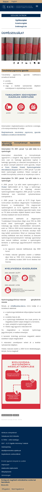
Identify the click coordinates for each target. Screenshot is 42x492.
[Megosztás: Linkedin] (26, 64)
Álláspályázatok (6, 472)
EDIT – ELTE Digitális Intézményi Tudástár (14, 443)
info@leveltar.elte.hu (18, 306)
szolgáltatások (7, 415)
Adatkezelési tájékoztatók (9, 468)
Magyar (6, 1)
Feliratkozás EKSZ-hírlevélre (10, 436)
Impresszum (5, 465)
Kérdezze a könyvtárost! (9, 433)
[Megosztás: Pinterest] (22, 64)
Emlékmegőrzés (21, 26)
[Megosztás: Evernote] (34, 64)
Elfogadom (6, 489)
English (14, 1)
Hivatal (4, 187)
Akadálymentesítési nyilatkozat (11, 450)
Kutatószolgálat (21, 23)
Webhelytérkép (6, 447)
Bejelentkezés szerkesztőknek (10, 454)
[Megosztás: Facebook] (14, 64)
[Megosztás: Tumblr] (30, 64)
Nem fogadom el (18, 489)
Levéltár (15, 415)
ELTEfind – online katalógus (10, 440)
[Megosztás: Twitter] (18, 64)
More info (4, 485)
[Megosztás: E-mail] (38, 64)
